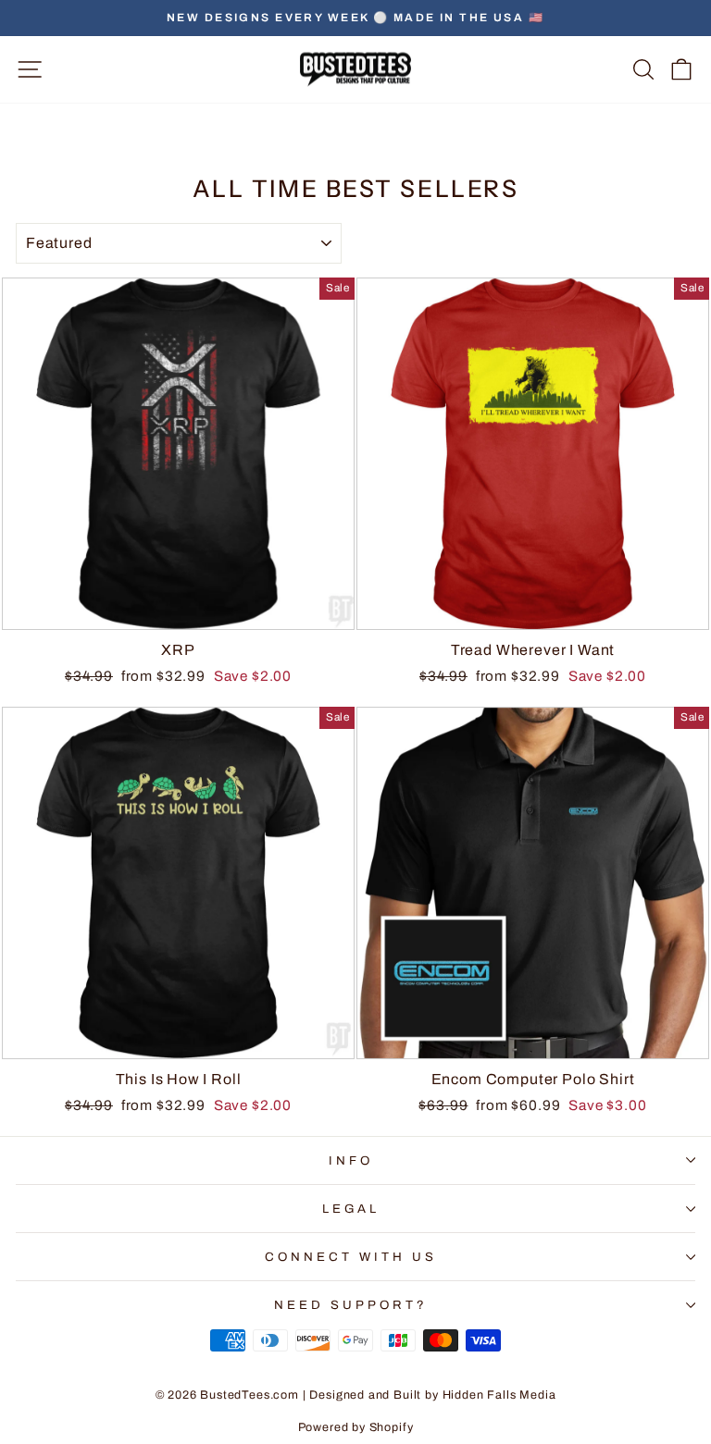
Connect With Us (351, 1257)
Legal (351, 1209)
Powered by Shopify (356, 1427)
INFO (351, 1160)
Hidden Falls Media (499, 1394)
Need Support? (351, 1305)
